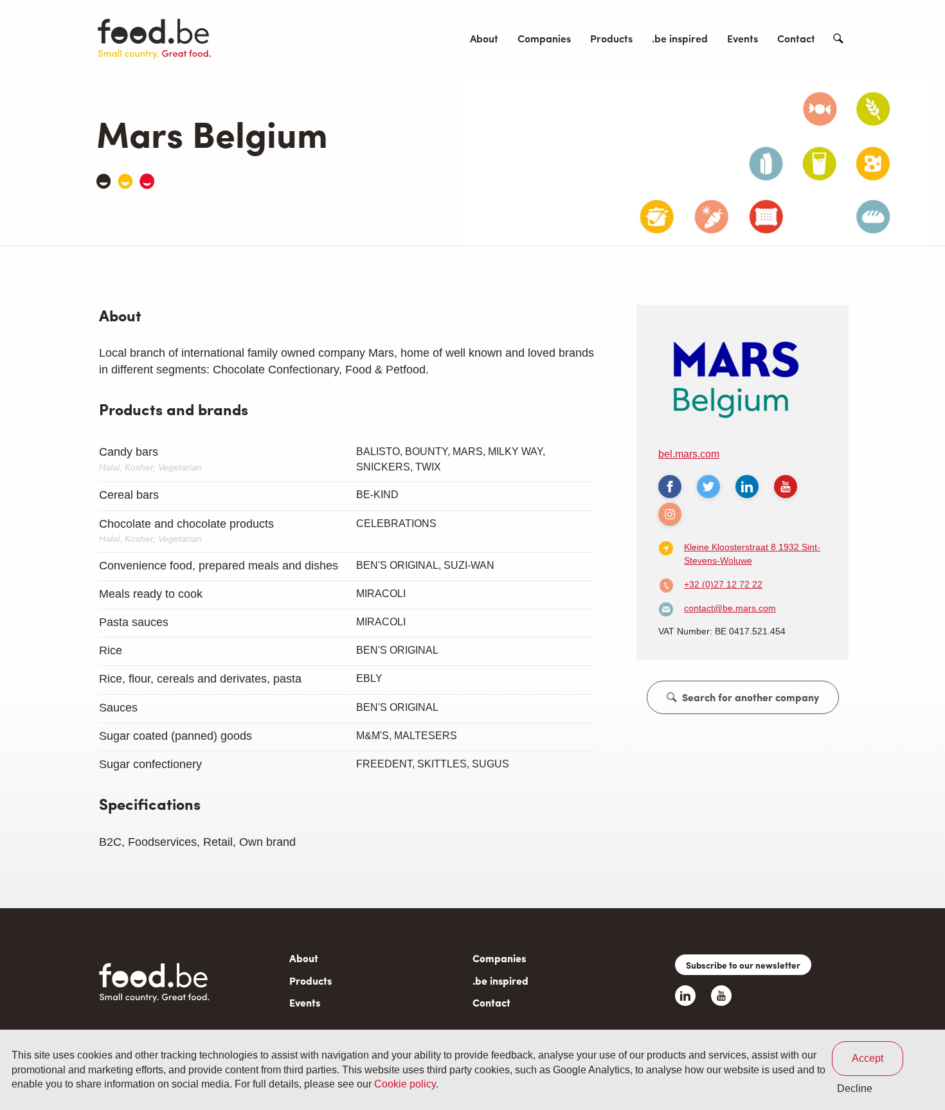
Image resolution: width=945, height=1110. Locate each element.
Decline (854, 1088)
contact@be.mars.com (730, 608)
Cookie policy (405, 1084)
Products (611, 38)
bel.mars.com (688, 454)
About (484, 38)
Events (742, 38)
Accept (867, 1058)
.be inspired (680, 38)
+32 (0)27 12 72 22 (723, 584)
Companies (544, 38)
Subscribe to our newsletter (743, 964)
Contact (796, 38)
